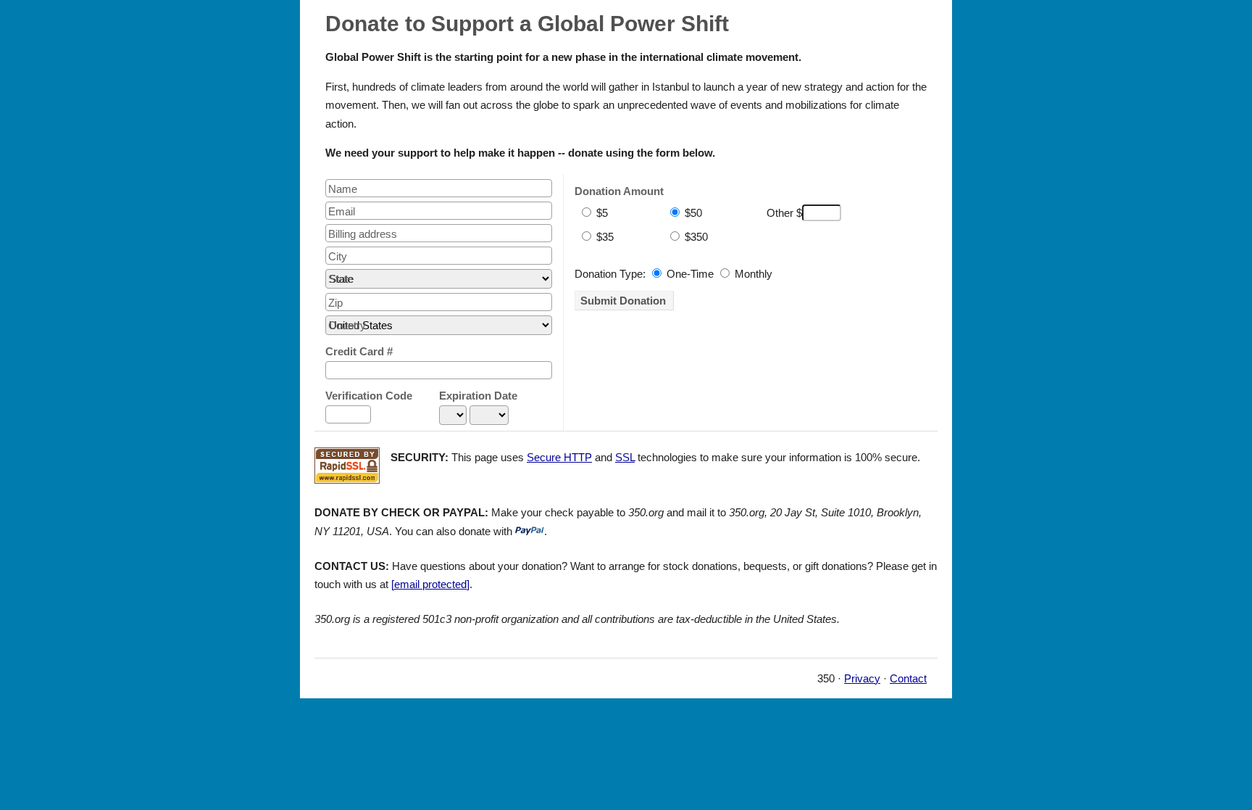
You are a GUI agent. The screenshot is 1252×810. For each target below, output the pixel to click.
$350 (695, 237)
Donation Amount (619, 191)
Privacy (862, 678)
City (337, 256)
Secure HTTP (559, 457)
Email (341, 211)
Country (347, 325)
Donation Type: (610, 274)
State (340, 279)
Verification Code (368, 395)
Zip (335, 303)
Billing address (362, 234)
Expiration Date (478, 395)
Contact (908, 678)
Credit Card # (359, 351)
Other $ (784, 213)
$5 (600, 213)
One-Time (689, 274)
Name (342, 189)
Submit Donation (623, 300)
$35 (603, 237)
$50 (692, 213)
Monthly (752, 274)
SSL (625, 457)
